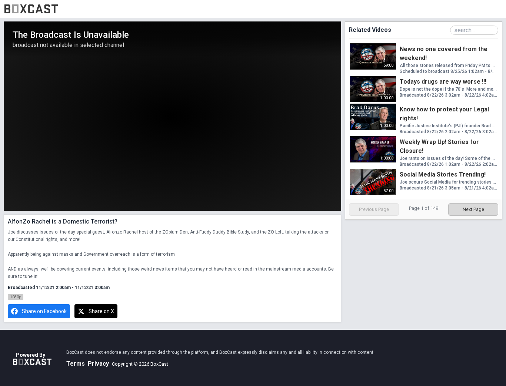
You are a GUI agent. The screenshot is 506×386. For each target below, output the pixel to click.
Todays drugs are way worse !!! (443, 81)
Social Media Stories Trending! (443, 174)
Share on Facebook (44, 311)
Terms (75, 363)
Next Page (473, 209)
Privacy (98, 363)
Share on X (101, 311)
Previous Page (374, 209)
